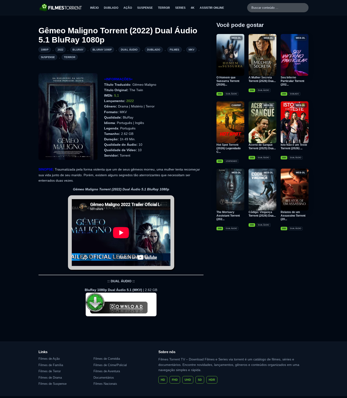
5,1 (116, 95)
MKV (191, 49)
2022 (60, 49)
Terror (164, 7)
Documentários (103, 377)
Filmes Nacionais (105, 383)
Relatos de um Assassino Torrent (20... (293, 215)
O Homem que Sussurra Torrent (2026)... (227, 81)
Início (94, 7)
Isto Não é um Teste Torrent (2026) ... (294, 146)
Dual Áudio (129, 49)
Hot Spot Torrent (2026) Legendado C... (228, 148)
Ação (127, 7)
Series (180, 7)
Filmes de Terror (49, 371)
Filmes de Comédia (106, 358)
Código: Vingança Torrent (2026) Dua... (262, 213)
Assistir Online (212, 7)
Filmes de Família (50, 365)
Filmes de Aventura (106, 371)
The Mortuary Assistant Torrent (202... (228, 215)
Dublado (111, 7)
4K (193, 7)
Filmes (174, 49)
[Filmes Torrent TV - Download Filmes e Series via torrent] (61, 7)
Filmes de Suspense (52, 383)
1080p (44, 49)
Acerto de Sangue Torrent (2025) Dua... (262, 146)
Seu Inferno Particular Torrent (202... (292, 81)
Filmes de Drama (50, 377)
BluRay (77, 49)
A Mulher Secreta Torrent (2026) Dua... (262, 79)
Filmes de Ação (49, 358)
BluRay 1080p (102, 49)
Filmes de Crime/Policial (110, 365)
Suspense (145, 7)
